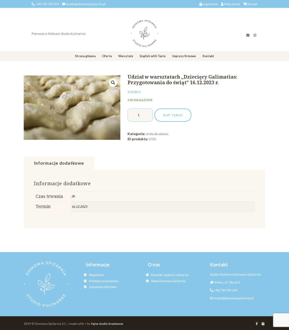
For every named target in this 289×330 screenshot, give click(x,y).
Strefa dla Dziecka (157, 134)
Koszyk (252, 4)
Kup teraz (173, 115)
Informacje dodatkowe (59, 163)
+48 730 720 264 (226, 290)
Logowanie (210, 4)
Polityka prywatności (104, 281)
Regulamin (96, 275)
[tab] (59, 163)
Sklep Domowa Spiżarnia (168, 281)
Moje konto (232, 4)
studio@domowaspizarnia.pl (234, 298)
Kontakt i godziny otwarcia (170, 275)
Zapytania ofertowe (103, 287)
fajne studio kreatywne (107, 323)
